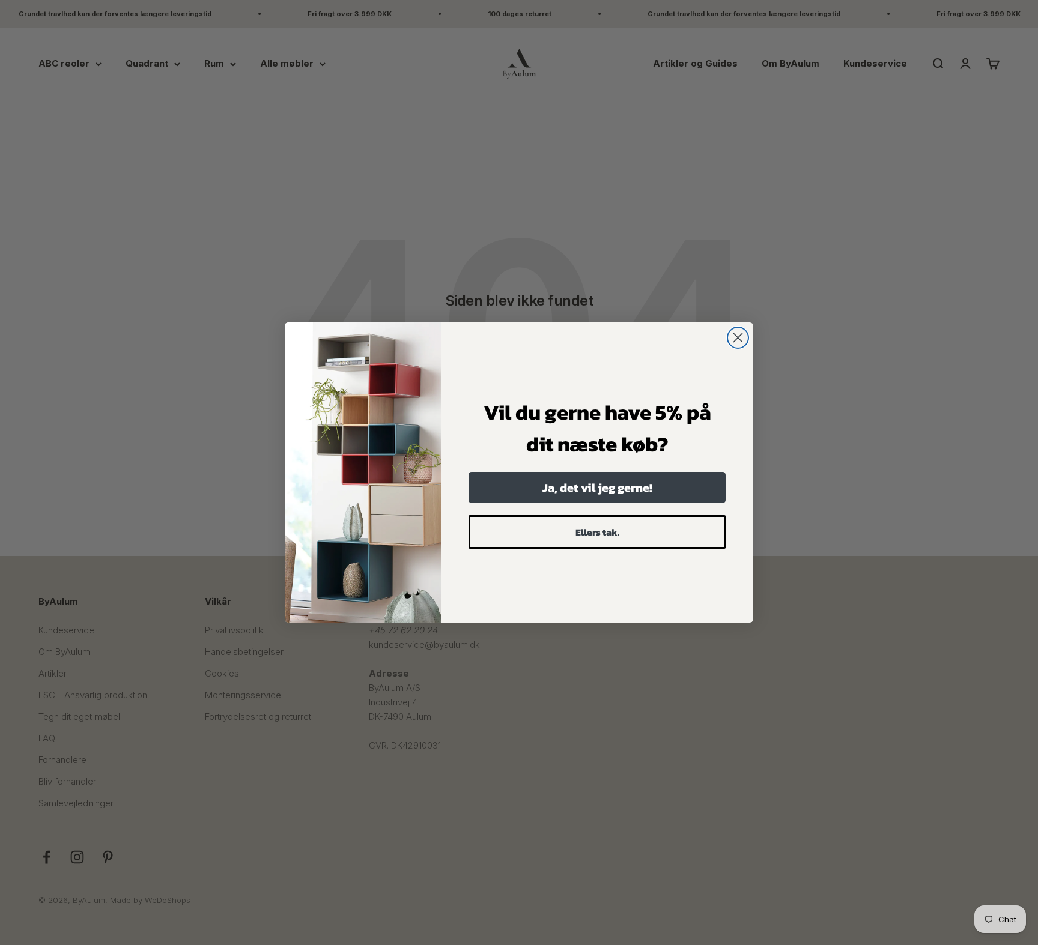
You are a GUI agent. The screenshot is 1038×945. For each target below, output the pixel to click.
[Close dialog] (737, 337)
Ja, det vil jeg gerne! (597, 488)
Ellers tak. (597, 532)
